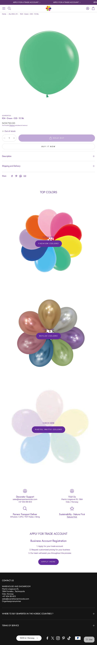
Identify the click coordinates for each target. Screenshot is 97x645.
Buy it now (48, 146)
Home (4, 14)
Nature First (72, 517)
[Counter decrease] (4, 138)
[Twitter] (52, 638)
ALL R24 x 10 (13, 14)
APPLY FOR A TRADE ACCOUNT (22, 2)
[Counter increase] (14, 138)
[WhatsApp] (20, 176)
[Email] (25, 176)
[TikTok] (69, 638)
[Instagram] (58, 638)
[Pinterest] (16, 176)
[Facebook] (12, 176)
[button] (4, 8)
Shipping (12, 125)
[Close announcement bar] (94, 2)
